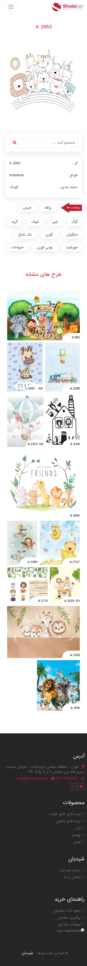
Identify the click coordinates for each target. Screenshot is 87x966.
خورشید (72, 247)
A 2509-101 (72, 601)
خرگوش (72, 235)
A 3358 (75, 655)
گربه (15, 222)
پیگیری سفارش (69, 917)
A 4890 (75, 516)
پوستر (76, 835)
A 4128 (75, 444)
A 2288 (75, 389)
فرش (76, 842)
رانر (78, 828)
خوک (35, 222)
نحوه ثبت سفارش (67, 910)
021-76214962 (67, 778)
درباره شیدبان (70, 870)
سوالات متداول (69, 924)
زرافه (48, 208)
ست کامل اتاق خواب (64, 814)
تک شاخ (25, 235)
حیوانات (17, 247)
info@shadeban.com (32, 778)
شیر (55, 222)
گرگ (74, 222)
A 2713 (43, 601)
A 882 (76, 338)
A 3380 (32, 562)
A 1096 (75, 708)
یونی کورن (45, 247)
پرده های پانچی (68, 821)
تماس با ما (72, 877)
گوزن (49, 235)
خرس (27, 208)
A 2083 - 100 (34, 389)
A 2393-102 (36, 444)
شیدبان (27, 953)
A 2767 (75, 562)
